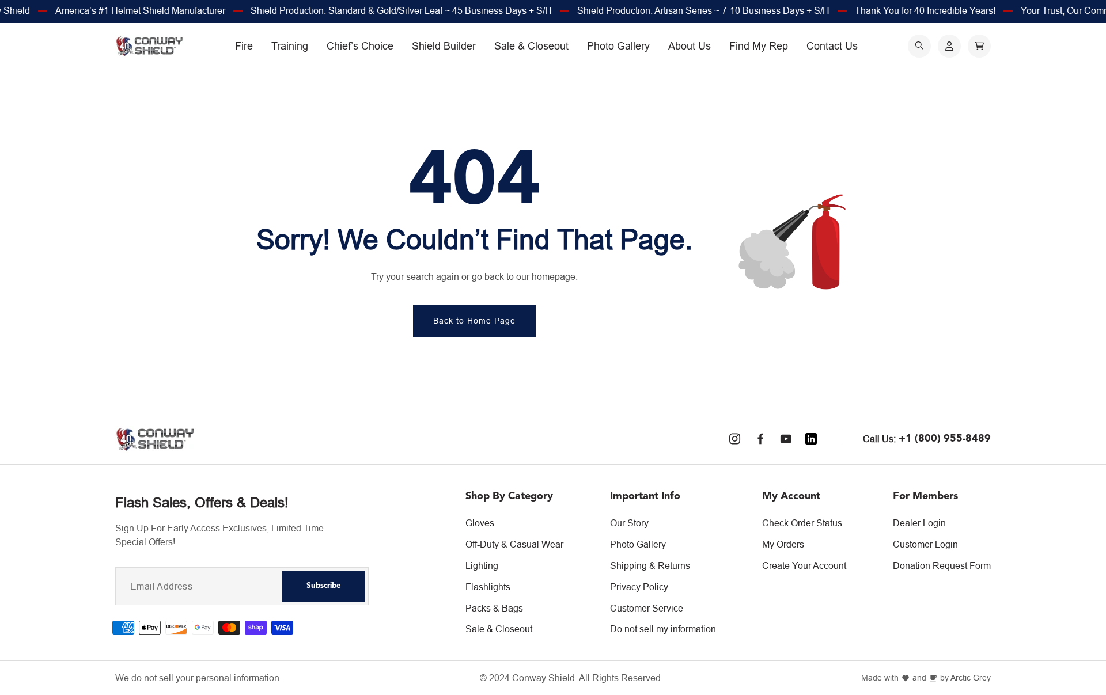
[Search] (919, 46)
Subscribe (323, 586)
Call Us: (879, 438)
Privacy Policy (639, 587)
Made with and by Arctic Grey (926, 678)
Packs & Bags (494, 608)
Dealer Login (919, 523)
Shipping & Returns (650, 565)
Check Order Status (802, 523)
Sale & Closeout (498, 629)
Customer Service (646, 608)
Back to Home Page (474, 320)
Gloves (479, 523)
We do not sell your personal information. (198, 678)
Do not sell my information (663, 629)
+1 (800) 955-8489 (945, 439)
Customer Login (925, 544)
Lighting (481, 565)
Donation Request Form (942, 565)
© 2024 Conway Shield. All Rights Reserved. (571, 678)
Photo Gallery (638, 544)
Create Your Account (804, 565)
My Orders (783, 544)
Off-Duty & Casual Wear (514, 544)
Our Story (629, 523)
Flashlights (487, 587)
